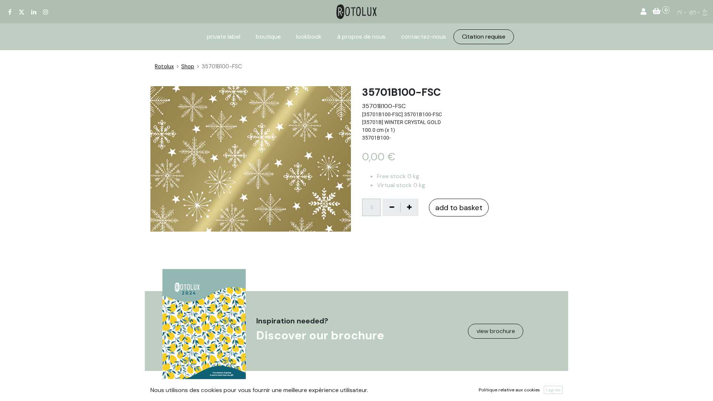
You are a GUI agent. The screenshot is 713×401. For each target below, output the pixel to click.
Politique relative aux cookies (509, 390)
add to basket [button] (458, 207)
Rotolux (164, 66)
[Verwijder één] (391, 207)
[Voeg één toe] (409, 207)
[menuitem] (223, 36)
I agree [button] (553, 390)
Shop (187, 66)
